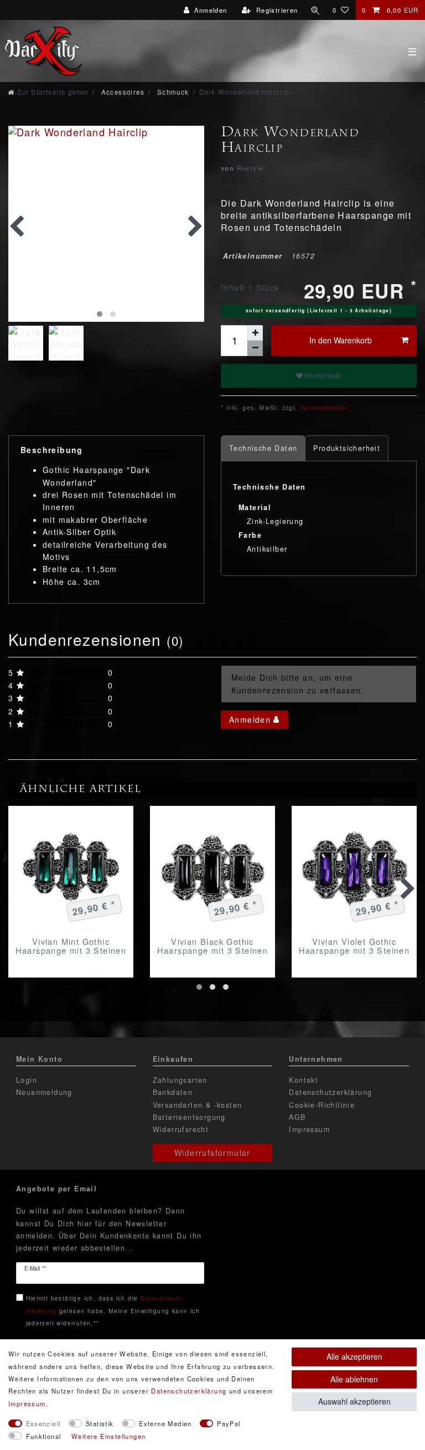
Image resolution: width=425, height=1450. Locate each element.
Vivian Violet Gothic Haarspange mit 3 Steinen (354, 946)
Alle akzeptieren (354, 1356)
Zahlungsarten (180, 1080)
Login (26, 1080)
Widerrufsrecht (181, 1129)
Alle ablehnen (354, 1379)
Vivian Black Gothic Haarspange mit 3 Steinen (212, 946)
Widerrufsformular (212, 1152)
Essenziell (43, 1423)
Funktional (43, 1436)
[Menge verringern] (255, 348)
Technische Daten (263, 448)
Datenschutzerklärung (330, 1092)
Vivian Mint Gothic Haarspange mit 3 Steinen (71, 946)
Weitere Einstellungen (108, 1436)
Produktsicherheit (346, 448)
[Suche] (315, 10)
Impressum (309, 1129)
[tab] (263, 448)
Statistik (100, 1423)
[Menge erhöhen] (255, 333)
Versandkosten (323, 407)
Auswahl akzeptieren (354, 1401)
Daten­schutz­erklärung (188, 1390)
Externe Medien (165, 1423)
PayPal (228, 1423)
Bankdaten (173, 1092)
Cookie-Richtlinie (322, 1105)
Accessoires (121, 92)
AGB (297, 1117)
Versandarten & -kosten (197, 1105)
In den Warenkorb (340, 340)
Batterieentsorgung (189, 1117)
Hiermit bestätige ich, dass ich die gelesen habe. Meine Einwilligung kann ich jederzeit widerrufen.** (113, 1310)
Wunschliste (322, 375)
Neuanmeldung (44, 1092)
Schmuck (171, 92)
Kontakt (303, 1080)
